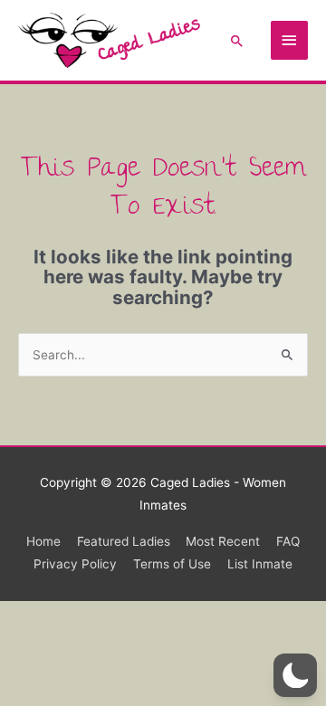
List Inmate (259, 564)
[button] (237, 41)
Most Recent (223, 541)
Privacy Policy (75, 564)
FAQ (288, 541)
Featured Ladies (123, 541)
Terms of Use (172, 564)
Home (43, 541)
